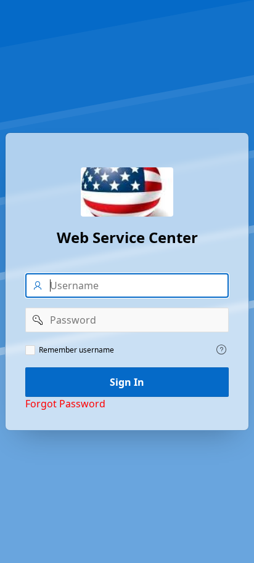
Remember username (76, 350)
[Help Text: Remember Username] (221, 349)
